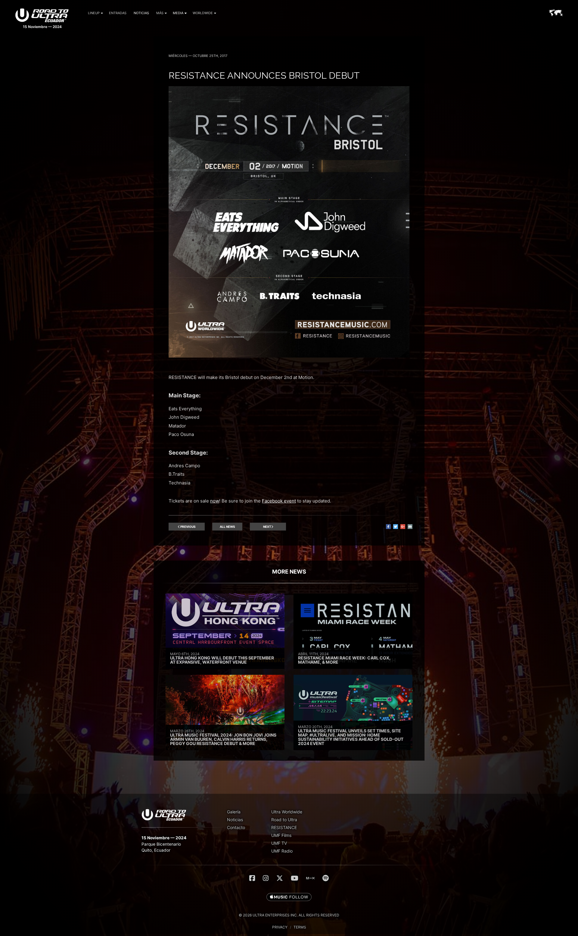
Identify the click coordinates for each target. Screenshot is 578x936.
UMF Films (281, 835)
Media (178, 13)
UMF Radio (282, 850)
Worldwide (203, 13)
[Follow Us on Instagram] (266, 878)
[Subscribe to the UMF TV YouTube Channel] (294, 878)
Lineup (94, 13)
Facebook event (279, 501)
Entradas (117, 13)
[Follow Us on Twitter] (279, 878)
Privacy (279, 927)
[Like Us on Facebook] (252, 878)
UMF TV (279, 843)
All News (227, 526)
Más (159, 13)
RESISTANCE (284, 827)
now (214, 501)
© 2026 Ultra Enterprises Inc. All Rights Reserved (289, 915)
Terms (300, 927)
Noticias (141, 13)
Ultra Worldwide (286, 811)
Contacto (236, 827)
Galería (234, 811)
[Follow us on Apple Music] (289, 897)
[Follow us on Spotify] (325, 878)
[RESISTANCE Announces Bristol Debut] (289, 356)
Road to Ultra (284, 819)
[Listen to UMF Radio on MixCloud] (310, 878)
